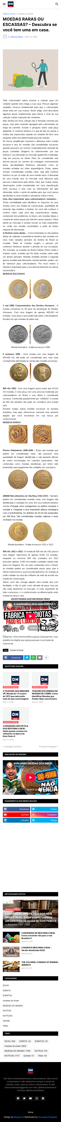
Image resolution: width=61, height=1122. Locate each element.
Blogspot (18, 1117)
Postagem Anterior (13, 746)
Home (30, 1112)
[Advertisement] (30, 857)
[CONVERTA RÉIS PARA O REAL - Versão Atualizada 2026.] (11, 951)
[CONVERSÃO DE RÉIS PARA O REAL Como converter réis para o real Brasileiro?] (11, 937)
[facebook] (18, 1098)
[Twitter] (27, 657)
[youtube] (30, 1098)
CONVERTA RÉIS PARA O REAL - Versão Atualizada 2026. (36, 948)
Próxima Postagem (48, 746)
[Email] (40, 657)
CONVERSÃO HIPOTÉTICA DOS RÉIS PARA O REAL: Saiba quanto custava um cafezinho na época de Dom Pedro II (15, 731)
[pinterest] (43, 1098)
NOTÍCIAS (7, 1015)
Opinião (6, 1020)
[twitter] (24, 1098)
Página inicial (9, 14)
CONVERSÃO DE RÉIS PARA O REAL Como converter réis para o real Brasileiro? (38, 935)
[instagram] (36, 1098)
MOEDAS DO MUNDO (13, 1005)
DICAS (6, 985)
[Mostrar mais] (46, 657)
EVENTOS (7, 995)
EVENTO (7, 990)
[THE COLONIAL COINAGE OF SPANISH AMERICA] (11, 966)
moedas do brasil (25, 14)
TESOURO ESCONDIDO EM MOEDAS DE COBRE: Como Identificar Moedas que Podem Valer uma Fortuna (45, 695)
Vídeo (5, 1026)
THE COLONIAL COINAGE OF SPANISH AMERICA (39, 963)
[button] (4, 4)
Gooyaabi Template (47, 1117)
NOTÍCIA (7, 1010)
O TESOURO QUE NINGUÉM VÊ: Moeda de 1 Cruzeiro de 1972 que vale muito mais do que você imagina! (16, 695)
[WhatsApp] (33, 657)
